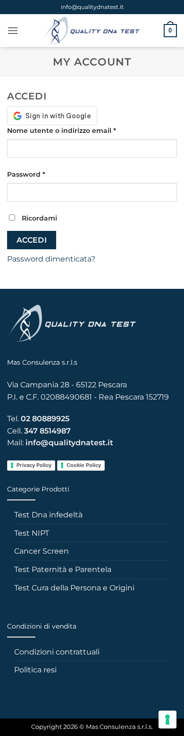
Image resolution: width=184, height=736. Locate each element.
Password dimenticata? (51, 258)
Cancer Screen (41, 551)
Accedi (32, 240)
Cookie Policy (84, 465)
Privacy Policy (34, 465)
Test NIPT (31, 533)
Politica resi (35, 669)
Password (41, 174)
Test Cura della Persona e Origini (74, 587)
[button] (12, 30)
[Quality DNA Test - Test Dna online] (91, 30)
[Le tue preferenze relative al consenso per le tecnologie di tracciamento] (167, 719)
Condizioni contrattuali (57, 651)
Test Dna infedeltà (48, 514)
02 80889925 (45, 418)
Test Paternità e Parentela (62, 569)
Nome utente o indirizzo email (77, 130)
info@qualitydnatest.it (92, 6)
